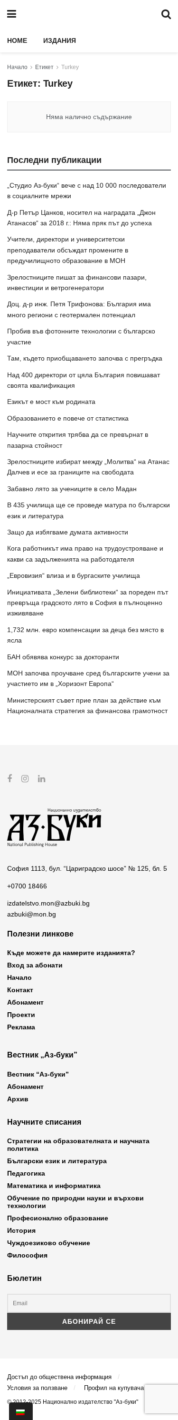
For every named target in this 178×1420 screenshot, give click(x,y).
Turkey (70, 67)
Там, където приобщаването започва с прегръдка (84, 358)
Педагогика (26, 1173)
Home (17, 40)
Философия (27, 1255)
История (21, 1230)
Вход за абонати (35, 965)
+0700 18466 (27, 886)
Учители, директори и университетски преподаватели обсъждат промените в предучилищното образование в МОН (67, 249)
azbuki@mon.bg (31, 914)
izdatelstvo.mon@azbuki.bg (48, 903)
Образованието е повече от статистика (68, 418)
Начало (17, 67)
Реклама (21, 1027)
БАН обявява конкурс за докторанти (63, 657)
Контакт (20, 990)
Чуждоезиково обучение (48, 1243)
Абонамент (25, 1002)
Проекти (21, 1014)
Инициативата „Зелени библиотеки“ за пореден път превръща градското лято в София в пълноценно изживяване (87, 602)
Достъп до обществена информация (59, 1376)
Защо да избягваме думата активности (67, 532)
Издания (59, 40)
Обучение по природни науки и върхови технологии (75, 1201)
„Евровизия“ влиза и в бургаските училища (73, 575)
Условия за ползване (37, 1387)
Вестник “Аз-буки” (38, 1074)
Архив (17, 1099)
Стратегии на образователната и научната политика (78, 1144)
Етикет (44, 67)
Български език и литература (57, 1161)
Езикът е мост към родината (51, 401)
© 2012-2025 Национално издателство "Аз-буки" (72, 1402)
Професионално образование (57, 1218)
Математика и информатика (54, 1185)
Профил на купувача (114, 1387)
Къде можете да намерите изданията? (71, 953)
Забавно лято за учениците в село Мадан (72, 489)
